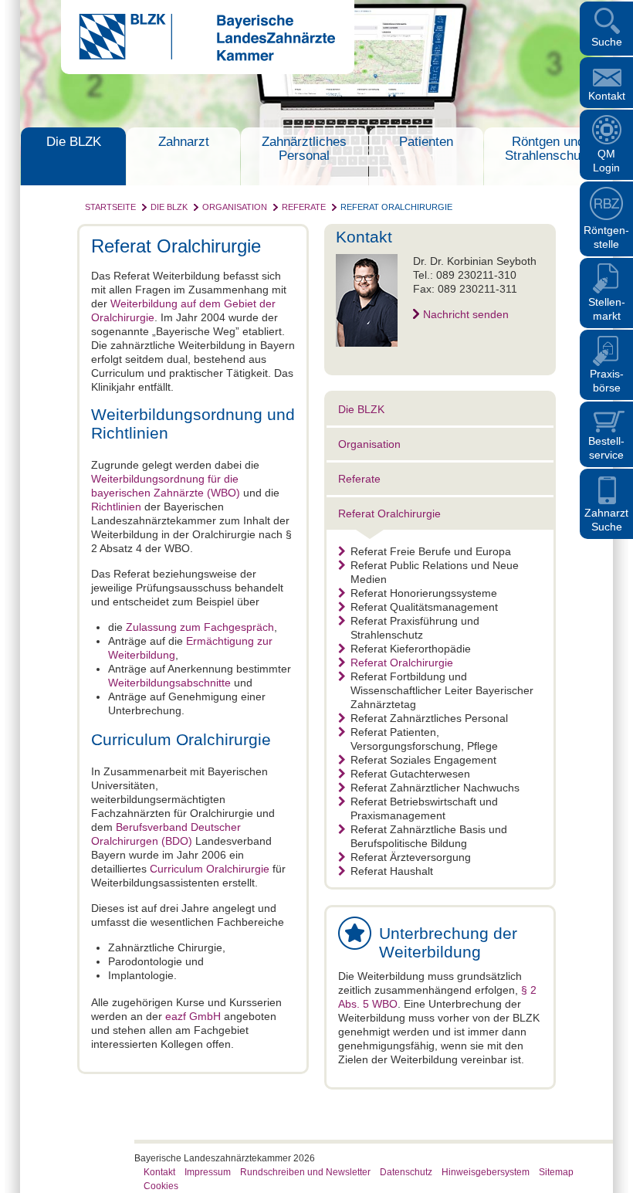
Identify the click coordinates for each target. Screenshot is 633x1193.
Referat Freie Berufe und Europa (430, 551)
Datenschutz (406, 1172)
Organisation (234, 207)
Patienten (426, 141)
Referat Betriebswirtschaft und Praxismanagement (424, 808)
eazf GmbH (193, 1016)
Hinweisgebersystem (486, 1172)
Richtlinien (116, 506)
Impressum (207, 1172)
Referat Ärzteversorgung (410, 857)
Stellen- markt (606, 309)
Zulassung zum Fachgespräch (200, 627)
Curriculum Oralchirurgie (209, 869)
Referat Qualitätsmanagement (424, 607)
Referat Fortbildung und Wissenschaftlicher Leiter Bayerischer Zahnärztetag (441, 690)
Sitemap (556, 1172)
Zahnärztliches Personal (304, 148)
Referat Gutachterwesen (410, 774)
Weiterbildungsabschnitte (169, 682)
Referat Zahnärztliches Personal (429, 718)
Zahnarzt (183, 141)
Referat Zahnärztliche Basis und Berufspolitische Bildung (428, 836)
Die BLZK (73, 141)
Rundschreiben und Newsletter (305, 1172)
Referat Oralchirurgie (396, 207)
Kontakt (606, 96)
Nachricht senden (466, 314)
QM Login (606, 160)
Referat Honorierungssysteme (423, 593)
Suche (606, 42)
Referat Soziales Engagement (423, 760)
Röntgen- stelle (606, 237)
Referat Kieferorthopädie (410, 648)
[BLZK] (198, 57)
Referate (304, 207)
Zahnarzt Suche (606, 520)
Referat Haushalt (391, 871)
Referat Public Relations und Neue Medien (434, 572)
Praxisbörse (607, 381)
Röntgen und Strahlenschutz (548, 148)
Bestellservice (606, 448)
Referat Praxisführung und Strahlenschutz (414, 628)
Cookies (161, 1186)
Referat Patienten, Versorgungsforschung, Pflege (424, 739)
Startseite (110, 207)
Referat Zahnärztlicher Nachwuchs (435, 787)
